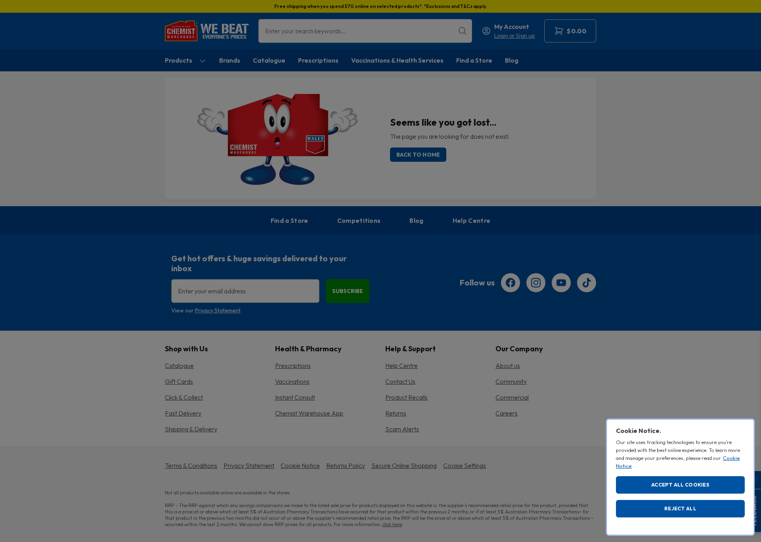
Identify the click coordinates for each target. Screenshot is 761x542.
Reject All (680, 508)
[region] (680, 477)
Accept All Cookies (680, 484)
